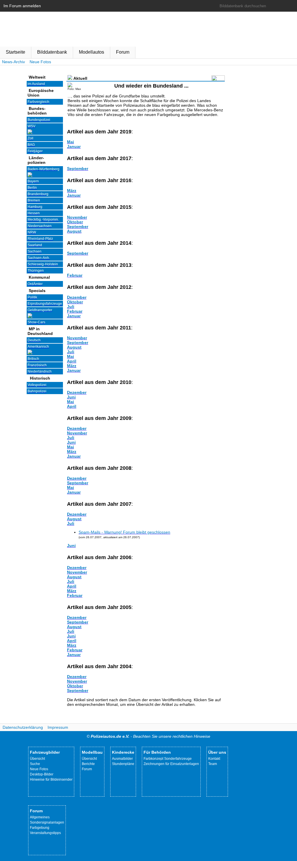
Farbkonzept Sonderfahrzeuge (168, 759)
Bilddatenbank (52, 52)
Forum (122, 52)
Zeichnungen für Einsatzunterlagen (171, 764)
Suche (35, 764)
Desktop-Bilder (41, 774)
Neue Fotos (40, 61)
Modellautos (91, 52)
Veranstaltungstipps (45, 833)
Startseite (15, 52)
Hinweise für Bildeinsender (51, 779)
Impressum (58, 727)
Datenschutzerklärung (23, 727)
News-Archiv (13, 61)
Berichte (88, 764)
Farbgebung (39, 828)
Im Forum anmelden (22, 5)
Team (212, 764)
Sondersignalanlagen (47, 822)
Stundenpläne (123, 764)
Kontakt (214, 759)
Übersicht (37, 759)
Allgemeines (40, 817)
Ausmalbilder (122, 759)
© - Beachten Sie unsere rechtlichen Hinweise (148, 736)
